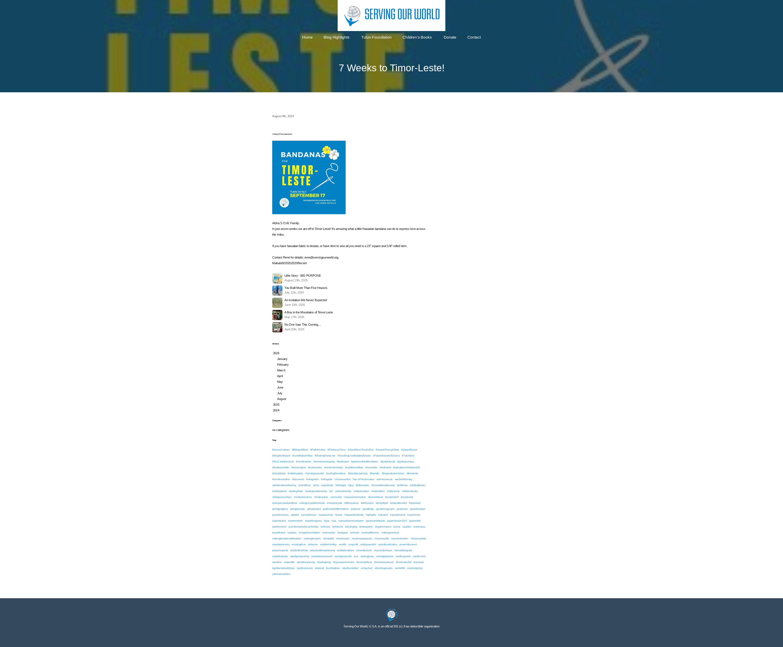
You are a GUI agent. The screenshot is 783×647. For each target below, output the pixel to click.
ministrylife (328, 538)
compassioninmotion (355, 497)
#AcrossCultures (281, 449)
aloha (316, 485)
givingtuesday (297, 509)
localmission (278, 532)
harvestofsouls (308, 514)
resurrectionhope (383, 550)
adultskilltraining (403, 479)
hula (334, 520)
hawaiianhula (326, 514)
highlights (371, 514)
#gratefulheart (387, 461)
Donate (450, 37)
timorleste (419, 562)
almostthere (304, 485)
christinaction (321, 497)
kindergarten (366, 526)
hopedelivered (397, 514)
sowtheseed (419, 556)
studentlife (289, 562)
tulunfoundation (350, 568)
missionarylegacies (362, 538)
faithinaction (367, 503)
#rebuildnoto (279, 473)
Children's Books (418, 37)
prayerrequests (280, 550)
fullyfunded (415, 503)
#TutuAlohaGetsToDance (386, 455)
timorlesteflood (364, 562)
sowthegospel (403, 556)
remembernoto (364, 550)
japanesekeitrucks (375, 520)
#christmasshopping (324, 461)
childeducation (361, 491)
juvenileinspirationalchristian (304, 526)
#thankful (374, 473)
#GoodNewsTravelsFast (360, 449)
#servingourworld (314, 473)
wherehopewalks (384, 568)
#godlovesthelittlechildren (364, 461)
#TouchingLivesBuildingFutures (354, 455)
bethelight (340, 485)
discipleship (407, 497)
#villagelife (326, 479)
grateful (295, 514)
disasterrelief (391, 497)
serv (356, 556)
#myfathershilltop (354, 467)
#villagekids (312, 479)
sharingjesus (367, 556)
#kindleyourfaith (280, 467)
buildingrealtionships (316, 491)
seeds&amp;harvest (321, 556)
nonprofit (353, 544)
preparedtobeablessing (322, 550)
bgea (351, 485)
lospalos (292, 532)
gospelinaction (418, 509)
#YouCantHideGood (283, 461)
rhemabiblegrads (403, 550)
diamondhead (375, 497)
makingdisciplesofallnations (286, 538)
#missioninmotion (333, 467)
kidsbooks (337, 526)
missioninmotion (399, 538)
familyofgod (382, 503)
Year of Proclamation (363, 479)
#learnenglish (298, 467)
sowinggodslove (385, 556)
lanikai (396, 526)
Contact (474, 37)
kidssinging (351, 526)
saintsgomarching (299, 556)
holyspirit (383, 514)
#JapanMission (409, 449)
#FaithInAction (317, 449)
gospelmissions (280, 514)
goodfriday (368, 509)
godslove (356, 509)
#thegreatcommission (393, 473)
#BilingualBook (300, 449)
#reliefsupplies (295, 473)
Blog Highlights (337, 37)
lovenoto (354, 532)
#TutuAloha (408, 455)
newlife (342, 544)
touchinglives (333, 568)
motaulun (313, 544)
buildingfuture (279, 491)
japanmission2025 (397, 520)
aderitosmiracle (384, 479)
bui (331, 491)
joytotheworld (279, 526)
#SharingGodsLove (325, 455)
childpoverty (393, 491)
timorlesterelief (403, 562)
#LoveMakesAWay (302, 455)
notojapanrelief (368, 544)
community (336, 497)
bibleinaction (362, 485)
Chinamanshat (342, 479)
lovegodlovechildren (309, 532)
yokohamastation (281, 574)
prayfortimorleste (299, 550)
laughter (407, 526)
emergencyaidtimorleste (312, 503)
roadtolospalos (280, 556)
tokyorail (319, 568)
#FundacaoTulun (336, 449)
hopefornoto (413, 514)
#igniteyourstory (405, 461)
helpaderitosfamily (354, 514)
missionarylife (381, 538)
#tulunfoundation (281, 479)
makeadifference (370, 532)
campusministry (343, 491)
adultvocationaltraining (284, 485)
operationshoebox (387, 544)
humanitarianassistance (351, 520)
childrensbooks (410, 491)
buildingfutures (418, 485)
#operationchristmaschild (406, 467)
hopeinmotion (295, 520)
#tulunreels (298, 479)
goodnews (402, 509)
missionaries (343, 538)
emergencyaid (334, 503)
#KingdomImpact (281, 455)
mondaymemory (281, 544)
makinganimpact (390, 532)
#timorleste (412, 473)
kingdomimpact (383, 526)
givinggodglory (280, 509)
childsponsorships (281, 497)
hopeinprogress (313, 520)
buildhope (402, 485)
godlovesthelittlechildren (335, 509)
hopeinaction (279, 520)
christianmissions (303, 497)
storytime (277, 562)
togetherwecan (305, 568)
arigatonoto (327, 485)
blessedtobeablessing (383, 485)
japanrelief (414, 520)
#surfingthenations (336, 473)
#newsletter (371, 467)
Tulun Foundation (376, 37)
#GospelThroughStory (387, 449)
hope (327, 520)
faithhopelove (351, 503)
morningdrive (299, 544)
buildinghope (296, 491)
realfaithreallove (345, 550)
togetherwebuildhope (283, 568)
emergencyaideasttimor (284, 503)
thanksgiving (324, 562)
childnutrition (378, 491)
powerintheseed (408, 544)
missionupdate (418, 538)
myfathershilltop (328, 544)
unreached (366, 568)
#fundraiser (343, 461)
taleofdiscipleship (306, 562)
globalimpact (314, 509)
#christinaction (303, 461)
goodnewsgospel (385, 509)
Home (307, 37)
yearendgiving (414, 568)
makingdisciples (312, 538)
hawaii (338, 514)
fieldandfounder (398, 503)
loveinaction (328, 532)
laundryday (419, 526)
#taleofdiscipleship (358, 473)
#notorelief (385, 467)
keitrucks (325, 526)
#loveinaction (315, 467)
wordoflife (400, 568)
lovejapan (342, 532)
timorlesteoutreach (384, 562)
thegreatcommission (343, 562)
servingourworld (343, 556)
